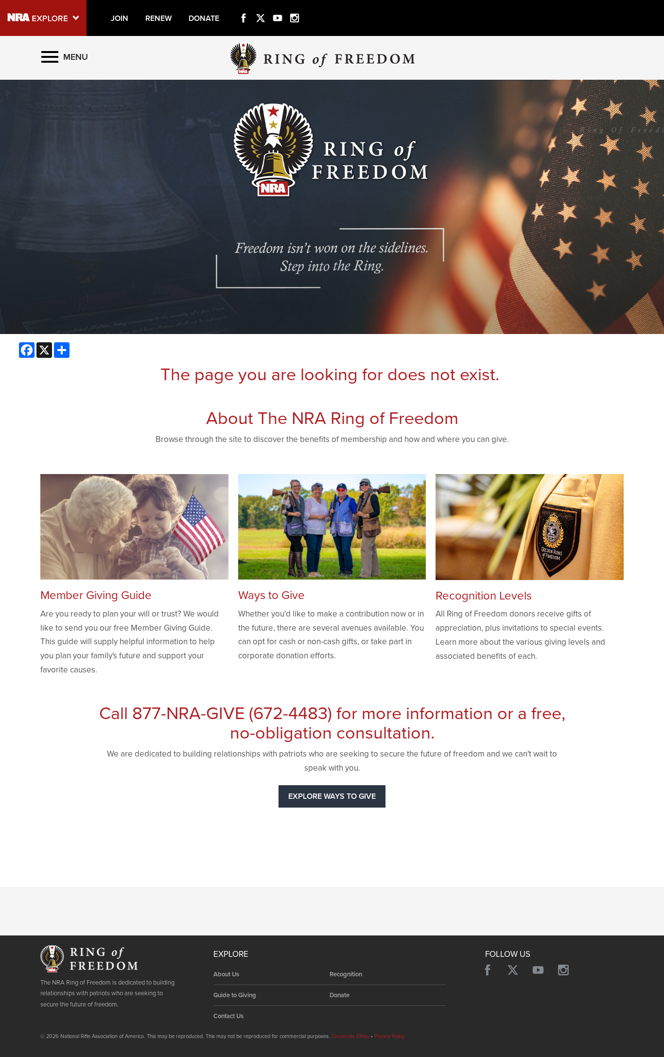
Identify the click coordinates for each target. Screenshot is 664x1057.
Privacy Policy (389, 1036)
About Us (226, 974)
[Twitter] (260, 7)
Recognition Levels (484, 596)
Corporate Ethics (350, 1036)
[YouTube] (277, 7)
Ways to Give (271, 595)
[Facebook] (243, 7)
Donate (339, 995)
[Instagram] (294, 7)
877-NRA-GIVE (188, 713)
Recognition (346, 974)
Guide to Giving (234, 995)
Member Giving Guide (96, 595)
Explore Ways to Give (332, 796)
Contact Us (228, 1016)
